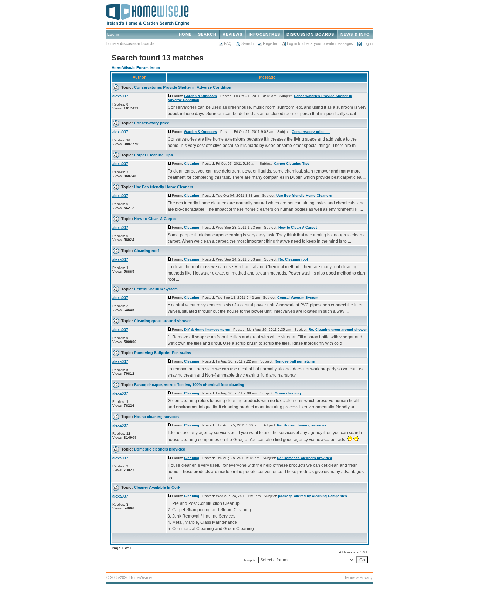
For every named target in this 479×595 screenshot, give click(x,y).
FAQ (228, 43)
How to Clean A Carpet (155, 219)
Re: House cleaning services (301, 425)
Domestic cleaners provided (159, 449)
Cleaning (191, 163)
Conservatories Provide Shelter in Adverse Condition (182, 87)
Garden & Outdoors (200, 96)
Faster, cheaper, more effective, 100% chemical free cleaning (189, 385)
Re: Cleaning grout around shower (338, 329)
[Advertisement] (413, 174)
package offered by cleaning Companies (312, 496)
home (185, 34)
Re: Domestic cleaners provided (304, 458)
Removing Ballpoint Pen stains (162, 353)
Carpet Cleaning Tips (153, 155)
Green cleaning (288, 393)
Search (247, 43)
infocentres (264, 34)
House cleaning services (156, 416)
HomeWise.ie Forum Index (136, 68)
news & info (355, 34)
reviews (232, 34)
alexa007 (120, 96)
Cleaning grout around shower (162, 321)
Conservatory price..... (154, 123)
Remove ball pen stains (295, 361)
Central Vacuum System (156, 289)
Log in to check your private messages (320, 43)
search (207, 34)
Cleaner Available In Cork (157, 487)
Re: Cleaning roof (293, 259)
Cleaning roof (146, 251)
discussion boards (310, 34)
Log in (113, 34)
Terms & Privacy (358, 577)
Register (270, 43)
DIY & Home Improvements (207, 329)
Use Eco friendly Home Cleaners (163, 187)
